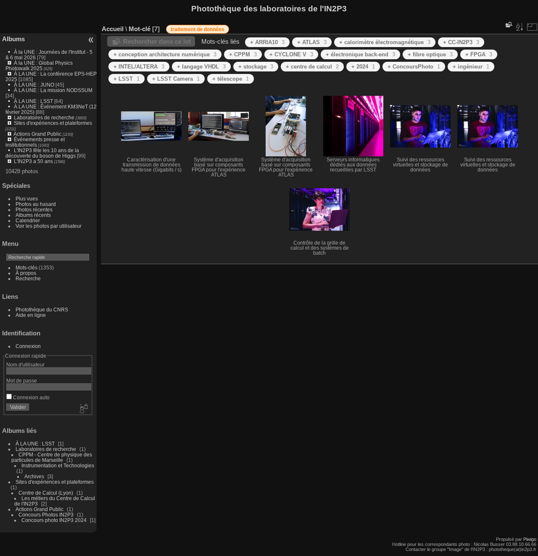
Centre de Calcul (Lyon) (45, 492)
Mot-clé (139, 28)
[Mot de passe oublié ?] (83, 408)
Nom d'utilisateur (25, 364)
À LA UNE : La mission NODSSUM (53, 90)
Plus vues (27, 198)
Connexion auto (31, 397)
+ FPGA (478, 54)
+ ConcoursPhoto (414, 66)
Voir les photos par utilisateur (49, 226)
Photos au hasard (36, 204)
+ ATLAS (312, 42)
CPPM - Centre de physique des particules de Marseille (51, 457)
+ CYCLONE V (291, 54)
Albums (13, 38)
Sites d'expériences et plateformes (53, 123)
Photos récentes (34, 209)
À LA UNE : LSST (33, 101)
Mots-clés (26, 267)
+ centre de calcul (312, 66)
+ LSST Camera (176, 79)
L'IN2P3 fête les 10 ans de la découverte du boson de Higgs (42, 153)
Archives (34, 476)
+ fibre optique (430, 54)
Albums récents (33, 215)
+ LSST (126, 79)
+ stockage (255, 66)
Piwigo (529, 539)
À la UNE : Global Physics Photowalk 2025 (39, 65)
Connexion (28, 346)
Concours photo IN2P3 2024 (54, 520)
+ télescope (230, 79)
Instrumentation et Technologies (57, 465)
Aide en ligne (31, 315)
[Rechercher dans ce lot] (508, 24)
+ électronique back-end (360, 54)
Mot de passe (21, 380)
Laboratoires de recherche (44, 117)
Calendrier (28, 220)
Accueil (113, 28)
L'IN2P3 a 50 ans (33, 161)
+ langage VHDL (201, 66)
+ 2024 (363, 66)
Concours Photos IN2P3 (46, 514)
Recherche (28, 278)
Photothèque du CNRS (42, 309)
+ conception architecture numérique (164, 54)
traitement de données (197, 29)
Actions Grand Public (37, 134)
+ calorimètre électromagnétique (384, 42)
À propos (26, 273)
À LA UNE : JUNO (34, 84)
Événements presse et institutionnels (35, 142)
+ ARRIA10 (267, 42)
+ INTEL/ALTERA (138, 66)
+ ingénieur (471, 66)
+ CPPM (243, 54)
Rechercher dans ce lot (157, 41)
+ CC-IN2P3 (461, 42)
